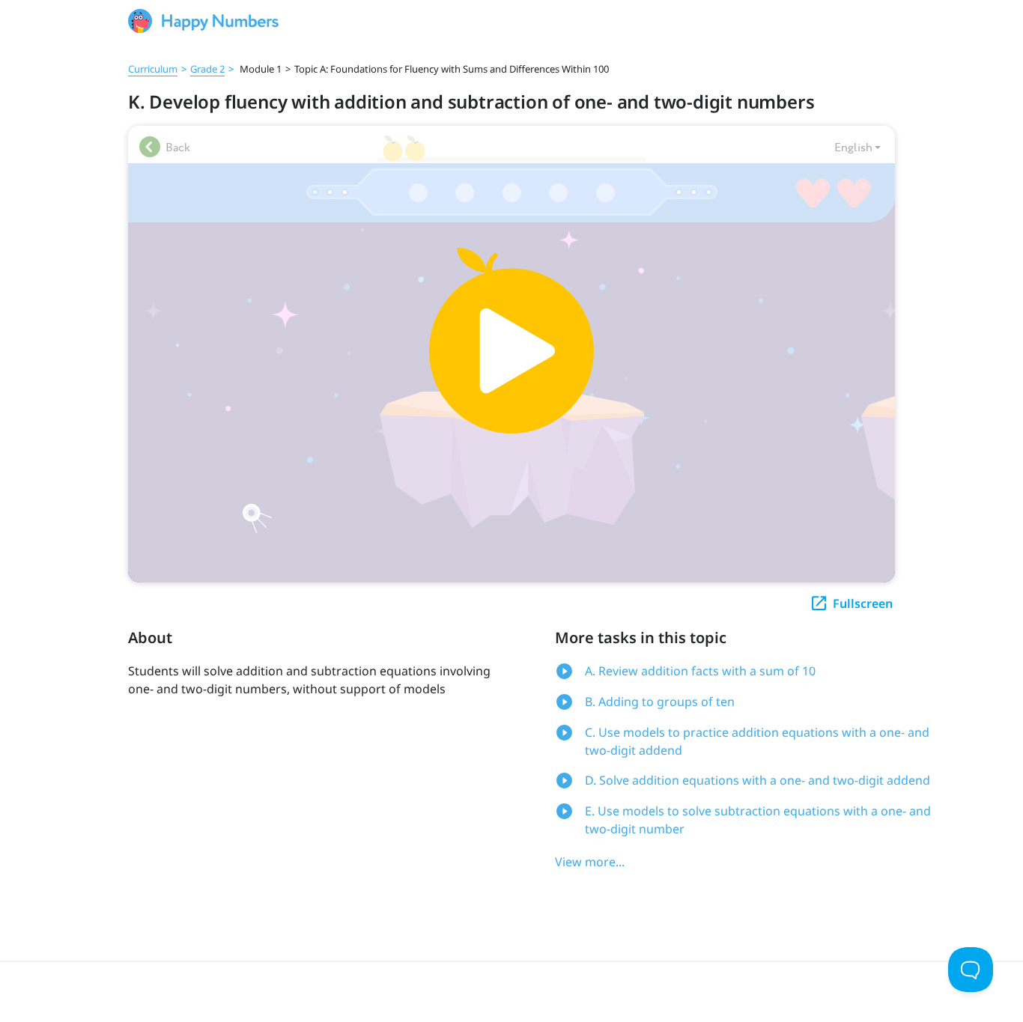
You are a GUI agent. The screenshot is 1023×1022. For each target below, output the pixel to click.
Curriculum (152, 69)
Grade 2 (207, 69)
